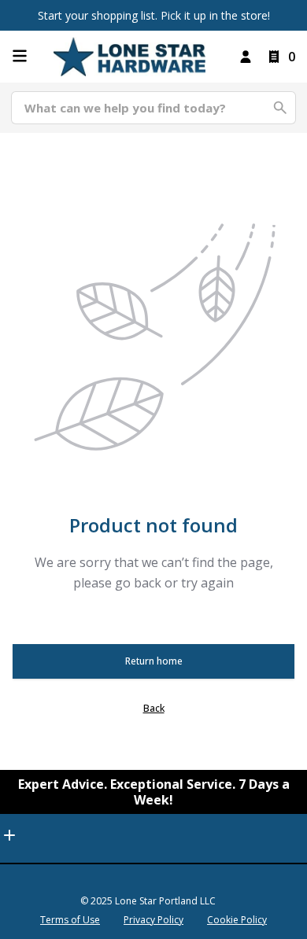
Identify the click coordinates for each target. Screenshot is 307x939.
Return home (154, 661)
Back (154, 708)
